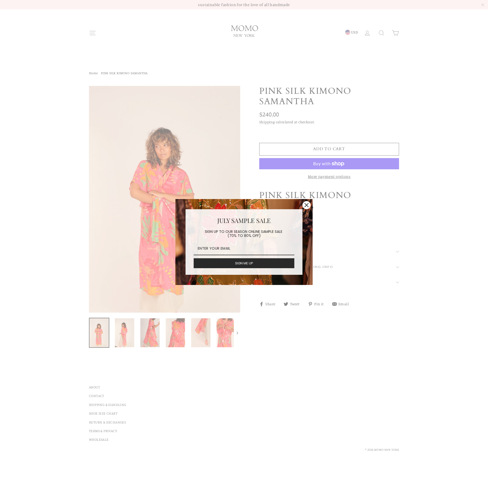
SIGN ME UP (244, 263)
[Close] (306, 205)
